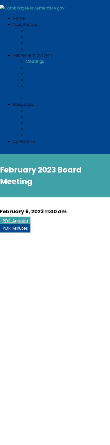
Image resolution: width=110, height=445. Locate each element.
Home (8, 260)
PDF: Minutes (15, 228)
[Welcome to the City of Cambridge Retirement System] (32, 8)
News (7, 273)
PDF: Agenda (15, 221)
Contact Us (16, 351)
